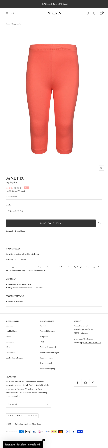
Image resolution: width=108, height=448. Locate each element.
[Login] (88, 13)
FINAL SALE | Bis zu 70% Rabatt (54, 4)
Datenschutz (10, 352)
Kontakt (43, 325)
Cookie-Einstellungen (14, 357)
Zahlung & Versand (48, 347)
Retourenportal (46, 363)
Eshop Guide (36, 424)
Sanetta (15, 178)
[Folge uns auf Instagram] (85, 382)
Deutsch (31, 416)
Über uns (9, 325)
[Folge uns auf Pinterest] (93, 382)
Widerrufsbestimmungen (49, 352)
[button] (23, 444)
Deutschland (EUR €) (14, 416)
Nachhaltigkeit (11, 331)
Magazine (44, 336)
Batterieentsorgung (47, 368)
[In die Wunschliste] (99, 223)
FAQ (42, 341)
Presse (8, 336)
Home (8, 24)
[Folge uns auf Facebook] (78, 382)
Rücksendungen (46, 357)
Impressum (10, 341)
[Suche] (13, 13)
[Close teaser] (43, 440)
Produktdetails (13, 249)
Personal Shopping (47, 331)
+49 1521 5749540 (92, 342)
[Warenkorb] (101, 13)
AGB (8, 347)
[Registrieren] (47, 404)
